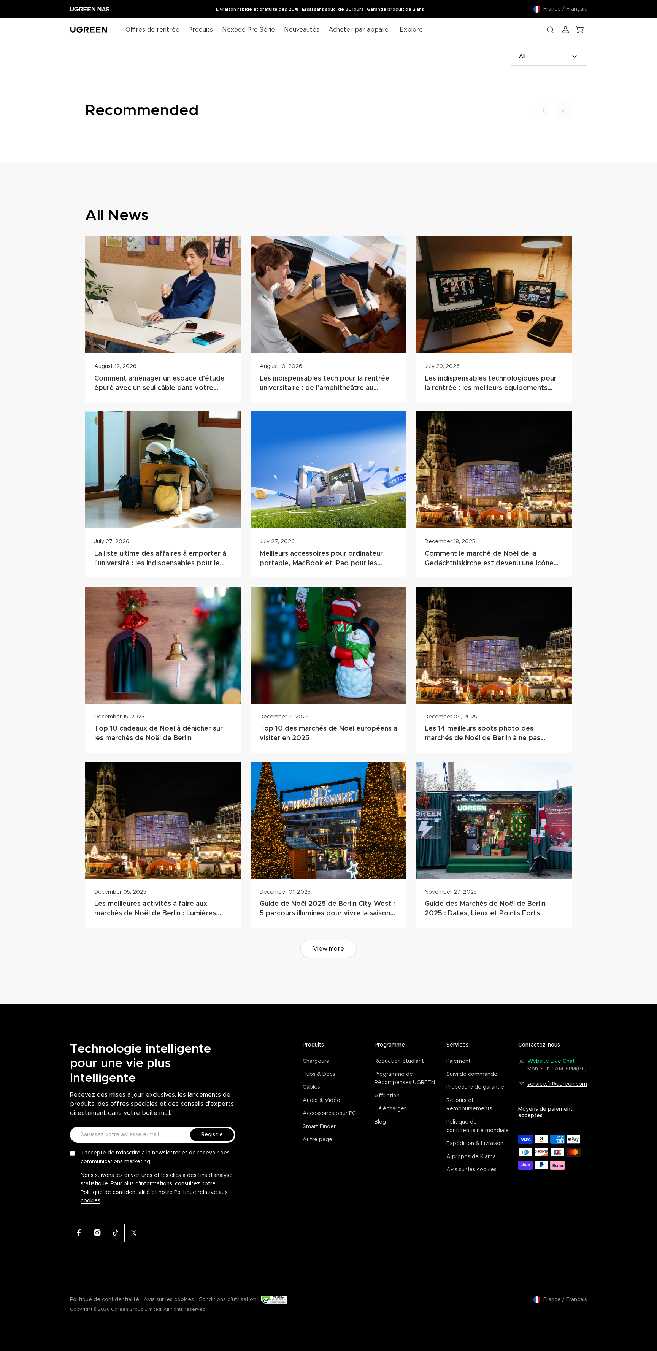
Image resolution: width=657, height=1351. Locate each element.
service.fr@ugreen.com (557, 1084)
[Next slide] (563, 110)
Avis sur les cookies (471, 1169)
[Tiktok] (115, 1233)
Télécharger (390, 1109)
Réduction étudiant (399, 1061)
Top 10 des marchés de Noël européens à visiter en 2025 (328, 733)
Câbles (311, 1087)
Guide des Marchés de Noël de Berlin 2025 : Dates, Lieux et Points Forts (485, 909)
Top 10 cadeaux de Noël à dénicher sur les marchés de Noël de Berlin (158, 733)
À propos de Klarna (471, 1156)
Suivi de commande (471, 1074)
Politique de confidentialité (115, 1192)
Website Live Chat (551, 1061)
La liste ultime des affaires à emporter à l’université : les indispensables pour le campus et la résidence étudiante (160, 559)
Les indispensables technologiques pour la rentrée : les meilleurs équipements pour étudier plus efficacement (491, 384)
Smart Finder (319, 1126)
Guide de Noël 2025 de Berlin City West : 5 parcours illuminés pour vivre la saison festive (327, 909)
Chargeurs (316, 1061)
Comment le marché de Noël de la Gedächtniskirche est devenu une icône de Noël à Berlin (489, 559)
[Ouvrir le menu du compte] (565, 29)
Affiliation (387, 1096)
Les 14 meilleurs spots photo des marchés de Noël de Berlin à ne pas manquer (482, 734)
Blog (380, 1122)
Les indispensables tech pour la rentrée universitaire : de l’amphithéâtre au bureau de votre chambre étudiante (324, 384)
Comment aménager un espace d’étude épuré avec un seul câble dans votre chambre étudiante (159, 384)
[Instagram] (97, 1233)
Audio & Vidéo (321, 1100)
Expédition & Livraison (474, 1143)
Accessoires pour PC (329, 1113)
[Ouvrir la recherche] (550, 29)
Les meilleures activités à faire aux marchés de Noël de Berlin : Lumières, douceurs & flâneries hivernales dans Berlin (156, 909)
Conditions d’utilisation (227, 1299)
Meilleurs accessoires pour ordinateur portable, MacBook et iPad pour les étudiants (321, 559)
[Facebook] (79, 1233)
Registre (212, 1134)
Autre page (317, 1139)
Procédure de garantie (475, 1087)
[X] (134, 1233)
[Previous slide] (543, 110)
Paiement (458, 1061)
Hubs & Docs (319, 1074)
